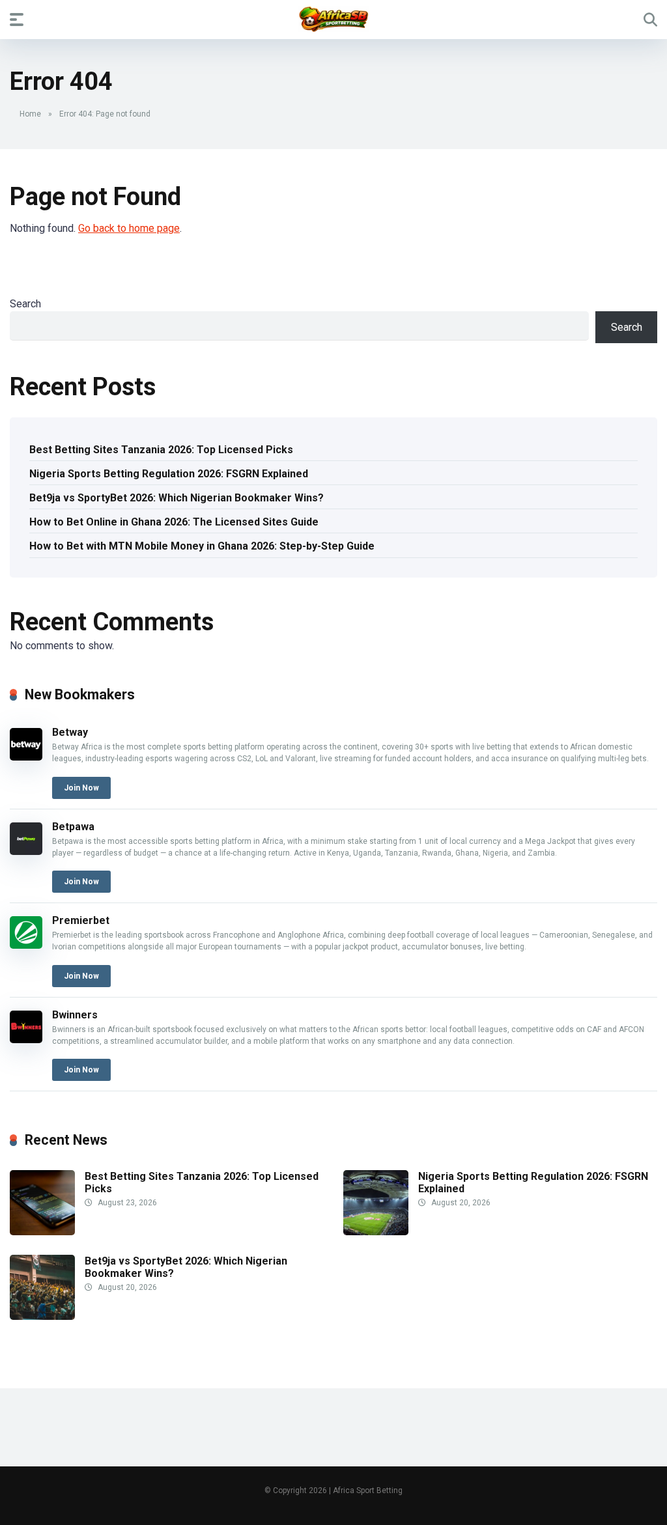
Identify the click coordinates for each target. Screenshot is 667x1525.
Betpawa (73, 826)
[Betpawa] (26, 851)
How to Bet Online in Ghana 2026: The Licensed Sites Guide (174, 522)
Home (30, 114)
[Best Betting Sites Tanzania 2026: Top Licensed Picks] (42, 1231)
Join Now (81, 787)
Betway (70, 732)
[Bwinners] (26, 1039)
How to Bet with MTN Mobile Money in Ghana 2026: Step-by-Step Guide (202, 546)
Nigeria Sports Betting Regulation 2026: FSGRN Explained (168, 474)
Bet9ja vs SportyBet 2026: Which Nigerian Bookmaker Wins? (176, 498)
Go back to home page (129, 228)
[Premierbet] (26, 945)
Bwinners (75, 1015)
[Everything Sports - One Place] (333, 19)
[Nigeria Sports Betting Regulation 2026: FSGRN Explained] (375, 1231)
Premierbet (80, 920)
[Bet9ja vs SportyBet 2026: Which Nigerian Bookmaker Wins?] (42, 1316)
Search (25, 304)
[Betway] (26, 757)
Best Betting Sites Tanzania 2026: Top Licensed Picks (161, 449)
